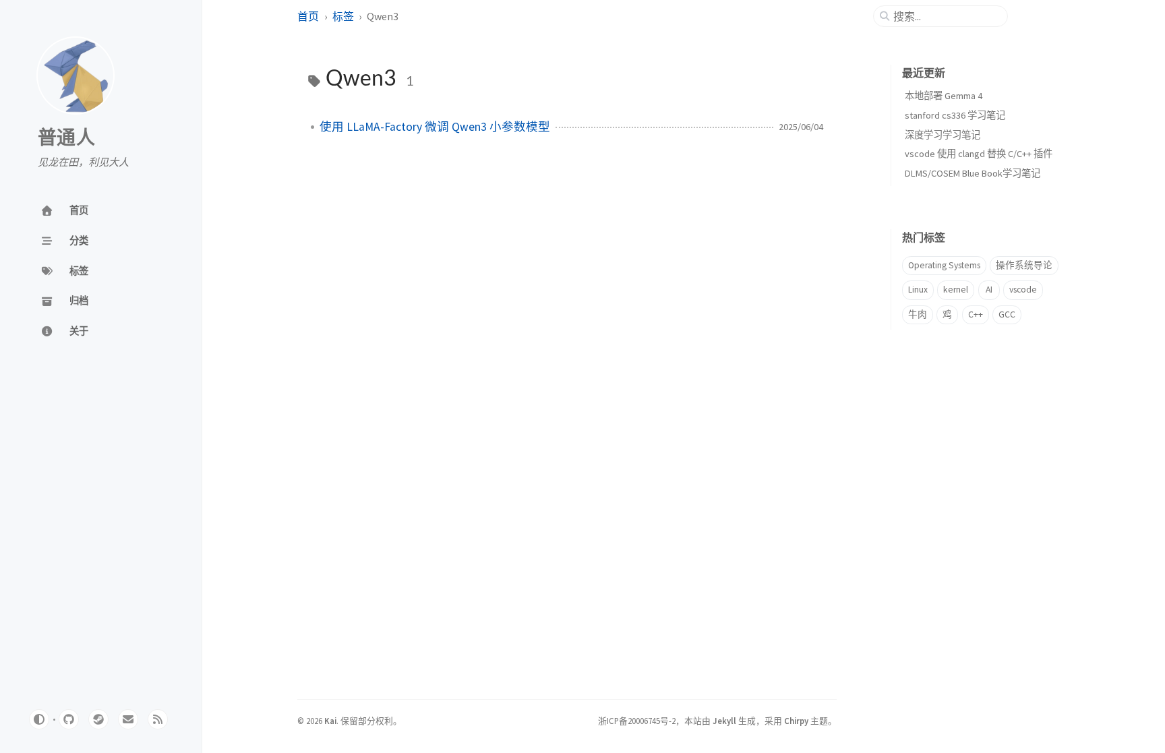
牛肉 (917, 314)
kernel (955, 289)
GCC (1006, 314)
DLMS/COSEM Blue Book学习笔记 (972, 173)
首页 (308, 16)
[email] (128, 719)
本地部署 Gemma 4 (943, 96)
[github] (68, 719)
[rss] (157, 719)
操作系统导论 (1024, 265)
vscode (1023, 289)
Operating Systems (944, 265)
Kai (330, 720)
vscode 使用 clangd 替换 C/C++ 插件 (978, 154)
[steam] (98, 719)
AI (989, 289)
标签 (343, 16)
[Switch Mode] (39, 719)
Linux (918, 289)
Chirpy (796, 720)
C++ (975, 314)
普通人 (66, 138)
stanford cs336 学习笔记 (955, 115)
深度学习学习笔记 (942, 135)
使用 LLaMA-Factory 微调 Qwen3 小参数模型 (435, 126)
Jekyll (724, 720)
